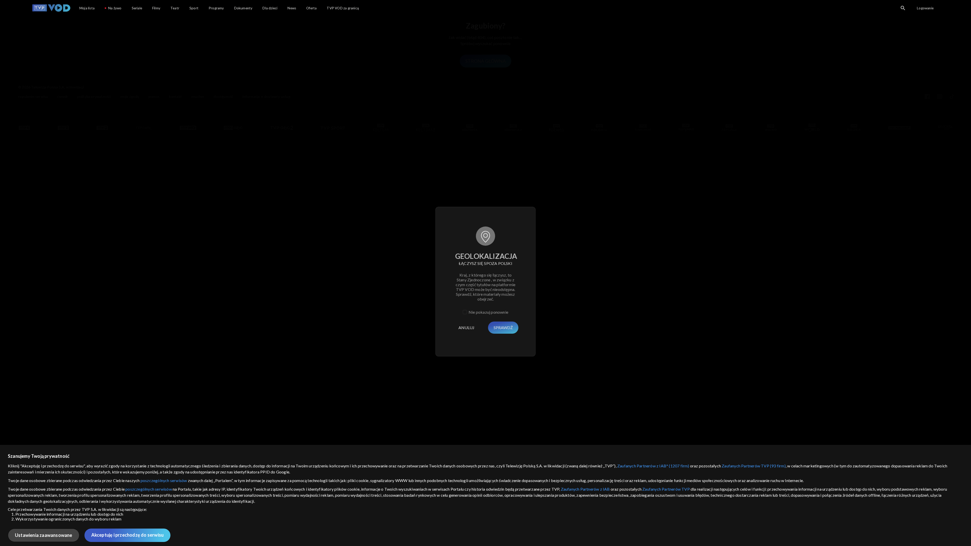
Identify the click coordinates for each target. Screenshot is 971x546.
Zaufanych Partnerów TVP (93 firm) (754, 465)
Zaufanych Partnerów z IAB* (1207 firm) (653, 465)
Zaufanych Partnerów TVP (666, 489)
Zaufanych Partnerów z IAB (585, 489)
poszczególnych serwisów (164, 480)
